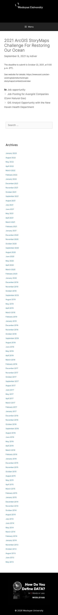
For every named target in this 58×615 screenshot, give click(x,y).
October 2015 (11, 471)
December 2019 (12, 282)
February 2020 (11, 274)
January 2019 (11, 321)
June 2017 (10, 390)
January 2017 (11, 411)
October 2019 (11, 291)
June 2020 (10, 256)
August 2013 (11, 553)
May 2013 (10, 562)
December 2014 (12, 502)
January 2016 (11, 459)
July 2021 (9, 205)
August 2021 (10, 201)
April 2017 (10, 398)
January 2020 (11, 278)
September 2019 (12, 295)
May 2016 (10, 441)
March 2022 (10, 170)
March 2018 (10, 360)
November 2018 (12, 330)
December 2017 (12, 368)
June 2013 (10, 557)
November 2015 (12, 467)
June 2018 (10, 347)
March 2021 (10, 222)
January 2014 (11, 540)
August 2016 (10, 433)
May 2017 (10, 394)
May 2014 (10, 527)
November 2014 (12, 506)
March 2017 (10, 403)
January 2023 (11, 153)
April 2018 (10, 355)
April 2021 (10, 218)
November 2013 (12, 545)
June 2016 (10, 437)
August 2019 (10, 299)
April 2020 (10, 265)
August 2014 (11, 514)
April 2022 (10, 166)
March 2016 (10, 450)
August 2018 (10, 342)
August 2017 (10, 385)
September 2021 (12, 196)
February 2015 (11, 493)
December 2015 (12, 463)
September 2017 (12, 381)
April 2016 (10, 446)
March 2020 (10, 269)
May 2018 (10, 351)
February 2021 (11, 226)
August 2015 (10, 476)
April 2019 (10, 308)
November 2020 (12, 239)
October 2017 (11, 377)
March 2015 (10, 489)
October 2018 (11, 334)
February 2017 (11, 407)
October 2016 (11, 424)
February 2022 (11, 175)
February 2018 (11, 364)
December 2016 (12, 416)
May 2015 (10, 480)
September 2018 (12, 338)
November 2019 (12, 287)
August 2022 (11, 158)
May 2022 (10, 162)
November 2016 (12, 420)
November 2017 (12, 373)
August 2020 (11, 252)
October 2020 (11, 244)
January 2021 (11, 231)
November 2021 (12, 188)
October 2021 (11, 192)
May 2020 (10, 261)
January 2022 (11, 179)
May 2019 (10, 304)
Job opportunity (16, 89)
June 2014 (10, 523)
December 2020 (12, 235)
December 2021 (12, 183)
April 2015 (10, 484)
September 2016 (12, 428)
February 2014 (11, 536)
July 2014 (10, 519)
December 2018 (12, 325)
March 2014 (10, 532)
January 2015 (11, 497)
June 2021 (10, 209)
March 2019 (10, 312)
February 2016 (11, 454)
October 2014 (11, 510)
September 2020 (12, 248)
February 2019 (11, 317)
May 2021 (10, 213)
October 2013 (11, 549)
